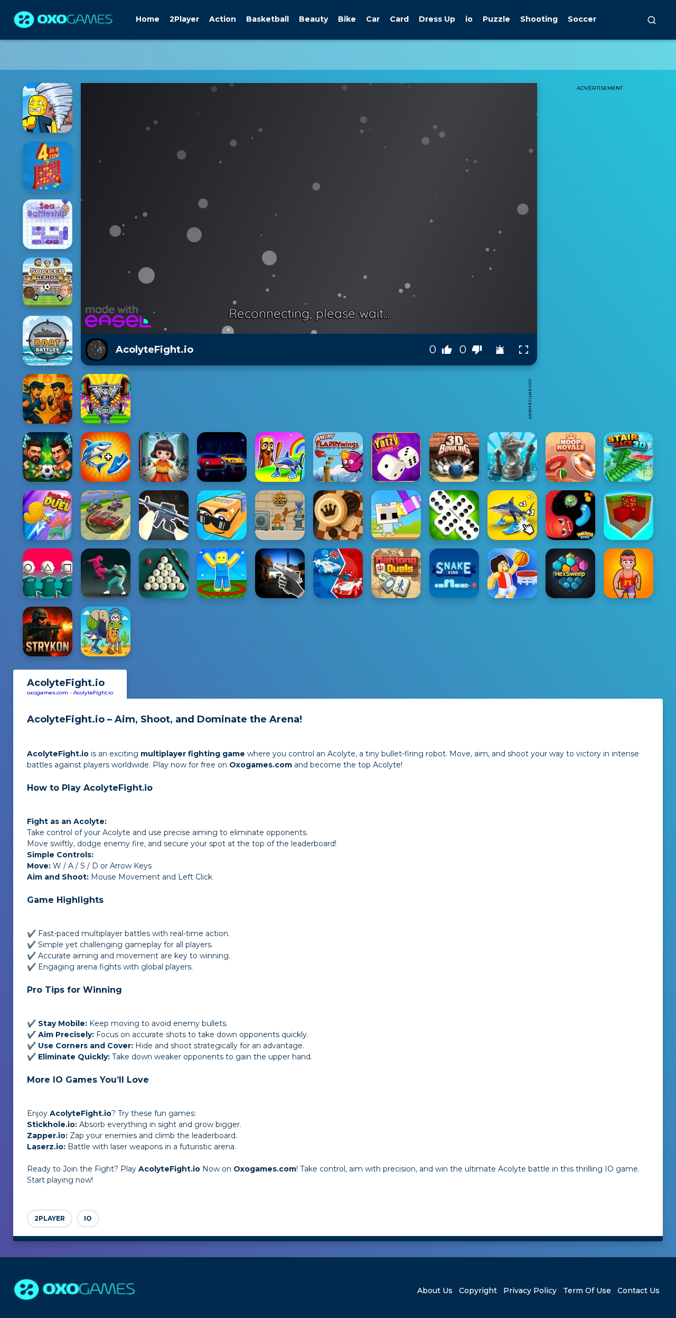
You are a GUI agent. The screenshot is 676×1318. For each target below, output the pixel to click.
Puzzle (496, 19)
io (469, 19)
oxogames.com (47, 692)
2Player (184, 19)
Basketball (267, 19)
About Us (435, 1290)
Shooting (539, 19)
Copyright (478, 1290)
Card (399, 19)
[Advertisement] (329, 399)
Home (147, 19)
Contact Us (638, 1290)
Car (373, 19)
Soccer (582, 19)
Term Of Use (587, 1290)
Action (222, 19)
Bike (347, 19)
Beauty (313, 19)
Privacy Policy (530, 1290)
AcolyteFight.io (93, 692)
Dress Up (437, 19)
